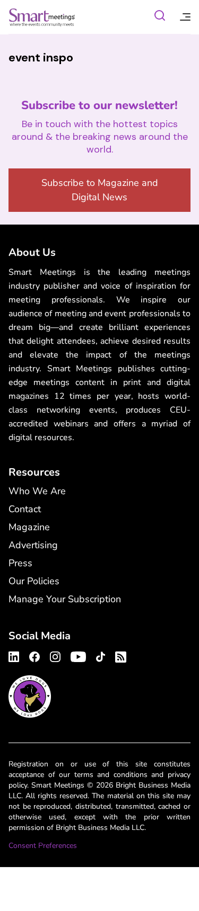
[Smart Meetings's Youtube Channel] (78, 655)
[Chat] (159, 17)
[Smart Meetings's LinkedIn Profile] (15, 655)
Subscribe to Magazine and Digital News (99, 189)
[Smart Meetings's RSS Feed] (119, 655)
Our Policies (33, 581)
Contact (24, 509)
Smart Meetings (41, 17)
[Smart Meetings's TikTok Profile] (100, 655)
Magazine (29, 527)
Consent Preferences (42, 846)
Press (20, 563)
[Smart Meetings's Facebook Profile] (34, 655)
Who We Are (37, 491)
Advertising (33, 545)
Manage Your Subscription (64, 599)
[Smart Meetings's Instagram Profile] (55, 655)
